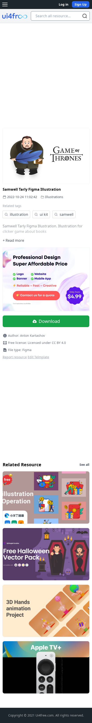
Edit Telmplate (38, 357)
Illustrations (54, 197)
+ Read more (13, 240)
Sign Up (81, 4)
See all (84, 464)
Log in (63, 4)
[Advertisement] (46, 71)
